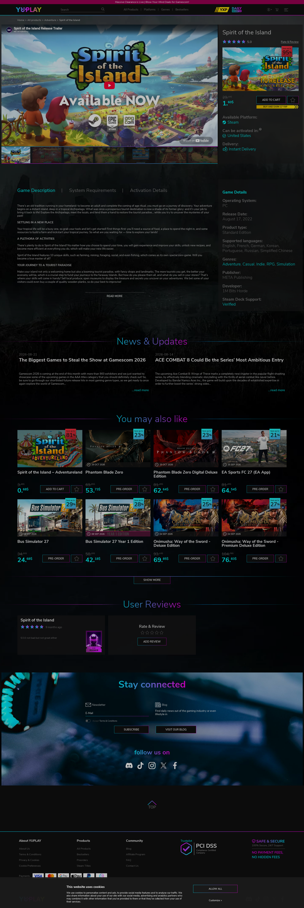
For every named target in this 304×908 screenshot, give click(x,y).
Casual (248, 264)
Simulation (286, 264)
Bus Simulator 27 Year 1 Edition (114, 541)
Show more (152, 580)
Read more (115, 296)
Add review (152, 641)
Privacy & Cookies (29, 860)
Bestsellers (83, 854)
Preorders (82, 860)
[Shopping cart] (277, 9)
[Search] (102, 9)
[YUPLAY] (29, 9)
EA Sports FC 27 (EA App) (246, 472)
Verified (229, 304)
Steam (233, 122)
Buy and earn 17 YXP (275, 106)
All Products (84, 848)
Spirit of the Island (37, 620)
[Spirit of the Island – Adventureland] (49, 448)
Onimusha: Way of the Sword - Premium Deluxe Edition (250, 543)
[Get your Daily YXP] (237, 9)
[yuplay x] (163, 765)
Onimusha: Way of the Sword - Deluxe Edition (182, 543)
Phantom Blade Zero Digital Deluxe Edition (186, 474)
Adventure (50, 20)
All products (34, 20)
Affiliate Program (135, 854)
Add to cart (271, 100)
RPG (271, 264)
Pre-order (124, 489)
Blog (128, 848)
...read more (140, 390)
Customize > (215, 900)
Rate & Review (290, 41)
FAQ (128, 860)
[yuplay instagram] (152, 765)
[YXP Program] (222, 9)
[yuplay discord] (129, 765)
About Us (24, 848)
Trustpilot (186, 841)
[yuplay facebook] (175, 765)
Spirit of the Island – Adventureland (49, 472)
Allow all (215, 888)
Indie (260, 264)
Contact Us (132, 865)
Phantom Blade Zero (104, 472)
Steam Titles (84, 865)
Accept (104, 721)
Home (20, 20)
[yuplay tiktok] (140, 765)
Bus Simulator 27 (33, 541)
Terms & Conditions (108, 721)
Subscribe (131, 729)
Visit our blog (176, 729)
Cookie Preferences (30, 865)
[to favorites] (293, 100)
